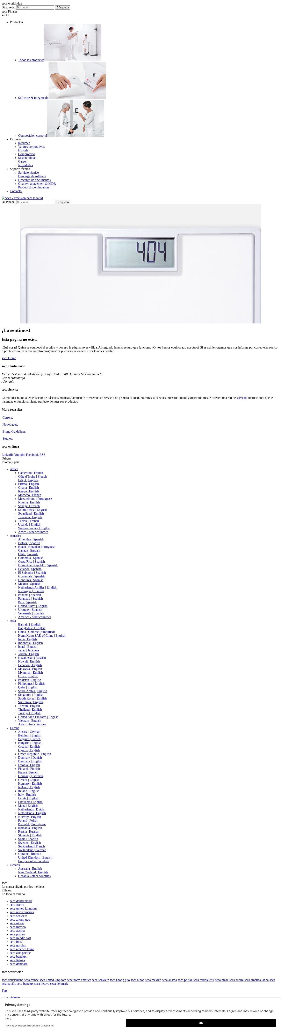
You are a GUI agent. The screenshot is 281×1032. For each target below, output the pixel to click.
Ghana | (28, 487)
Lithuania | (30, 802)
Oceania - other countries (34, 876)
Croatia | (29, 746)
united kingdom (23, 908)
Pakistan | (29, 680)
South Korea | (32, 698)
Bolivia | (29, 543)
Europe (14, 728)
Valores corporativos (31, 146)
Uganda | (29, 524)
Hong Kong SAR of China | (41, 635)
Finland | (29, 768)
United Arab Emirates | (38, 717)
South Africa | (32, 509)
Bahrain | (29, 624)
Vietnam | (29, 720)
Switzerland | (31, 846)
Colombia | (30, 558)
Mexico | (29, 583)
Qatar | (27, 687)
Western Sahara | (34, 528)
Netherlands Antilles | (37, 587)
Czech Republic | (34, 754)
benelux (18, 956)
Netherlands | (31, 809)
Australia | (30, 868)
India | (27, 639)
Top (4, 990)
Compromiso (26, 154)
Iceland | (29, 787)
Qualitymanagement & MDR (37, 183)
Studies (7, 438)
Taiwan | (29, 706)
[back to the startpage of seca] (22, 198)
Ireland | (28, 791)
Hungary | (30, 783)
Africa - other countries (33, 532)
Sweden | (29, 842)
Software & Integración (33, 97)
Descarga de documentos (34, 180)
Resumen (24, 143)
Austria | (29, 731)
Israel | (27, 646)
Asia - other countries (32, 724)
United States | (33, 606)
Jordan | (28, 654)
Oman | (28, 676)
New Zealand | (33, 872)
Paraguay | (30, 598)
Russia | (28, 831)
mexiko (153, 980)
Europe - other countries (33, 861)
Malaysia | (30, 669)
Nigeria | (29, 502)
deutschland (21, 901)
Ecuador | (30, 569)
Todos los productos (31, 60)
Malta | (28, 805)
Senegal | (29, 506)
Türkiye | (29, 713)
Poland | (27, 820)
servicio (242, 397)
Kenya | (28, 491)
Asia (13, 620)
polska (17, 934)
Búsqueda (63, 7)
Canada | (29, 550)
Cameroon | (30, 472)
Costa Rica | (31, 561)
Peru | (27, 602)
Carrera (7, 417)
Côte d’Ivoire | (32, 476)
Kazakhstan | (32, 657)
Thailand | (30, 709)
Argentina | (31, 539)
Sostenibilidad (27, 157)
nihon (17, 923)
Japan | (28, 650)
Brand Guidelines (14, 431)
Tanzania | (30, 517)
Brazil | (36, 546)
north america (22, 912)
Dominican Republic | (38, 565)
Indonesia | (30, 643)
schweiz (18, 916)
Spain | (28, 839)
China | (36, 632)
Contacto (16, 191)
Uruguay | (30, 609)
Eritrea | (28, 484)
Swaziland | (31, 513)
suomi (236, 980)
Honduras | (30, 580)
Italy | (27, 794)
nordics (18, 945)
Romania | (30, 828)
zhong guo (20, 919)
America (15, 535)
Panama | (29, 595)
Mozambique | (35, 498)
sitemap (15, 997)
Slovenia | (30, 835)
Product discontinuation (33, 187)
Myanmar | (30, 672)
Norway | (29, 816)
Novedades (25, 165)
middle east (20, 938)
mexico (18, 927)
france (17, 904)
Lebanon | (30, 665)
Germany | (30, 776)
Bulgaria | (29, 743)
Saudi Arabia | (32, 691)
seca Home (9, 358)
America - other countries (34, 617)
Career (22, 161)
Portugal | (32, 824)
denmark (19, 964)
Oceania (15, 865)
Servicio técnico (28, 172)
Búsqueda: (8, 7)
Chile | (28, 554)
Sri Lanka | (30, 702)
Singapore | (30, 694)
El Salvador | (32, 572)
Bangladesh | (31, 628)
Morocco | (29, 495)
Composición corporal (32, 135)
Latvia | (28, 798)
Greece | (28, 780)
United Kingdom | (35, 857)
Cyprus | (29, 750)
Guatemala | (31, 576)
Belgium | (29, 735)
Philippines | (31, 683)
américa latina (22, 949)
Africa (14, 469)
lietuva (17, 960)
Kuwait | (29, 661)
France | (28, 772)
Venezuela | (31, 613)
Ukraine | (29, 853)
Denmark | (30, 757)
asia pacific (20, 953)
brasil (16, 941)
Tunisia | (28, 521)
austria (17, 930)
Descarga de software (32, 176)
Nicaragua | (31, 591)
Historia (23, 150)
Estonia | (29, 765)
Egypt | (28, 480)
